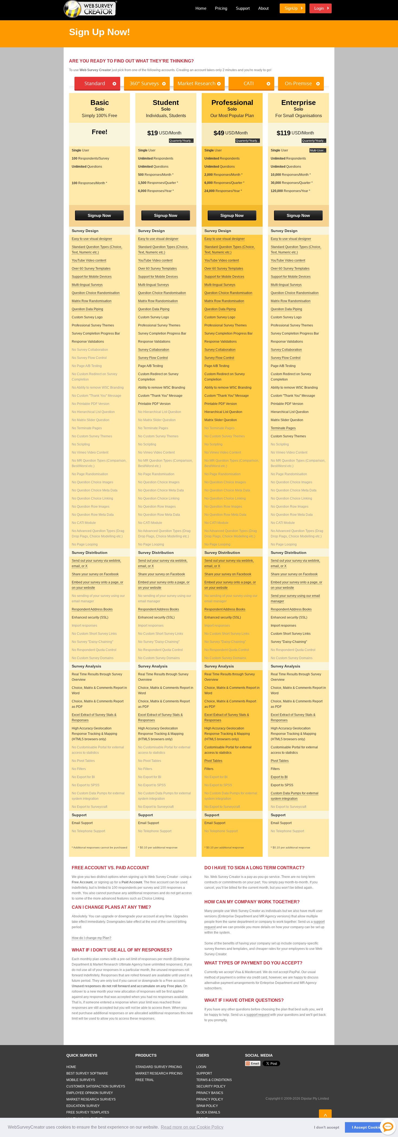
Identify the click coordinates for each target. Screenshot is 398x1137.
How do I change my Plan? (91, 938)
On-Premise (298, 83)
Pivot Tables (213, 761)
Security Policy (211, 1086)
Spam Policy (207, 1106)
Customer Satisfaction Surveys (95, 1086)
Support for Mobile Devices (92, 277)
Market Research (197, 83)
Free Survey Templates (87, 1112)
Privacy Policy (209, 1099)
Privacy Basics (209, 1093)
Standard (94, 83)
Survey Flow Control (153, 358)
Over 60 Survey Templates (91, 268)
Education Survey (83, 1106)
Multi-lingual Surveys (87, 285)
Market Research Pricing (158, 1073)
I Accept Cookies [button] (367, 1127)
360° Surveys (144, 83)
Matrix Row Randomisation (92, 301)
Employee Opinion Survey (89, 1093)
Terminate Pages (283, 428)
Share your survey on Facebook (95, 574)
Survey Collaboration (153, 350)
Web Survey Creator (90, 9)
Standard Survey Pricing (158, 1067)
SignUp (291, 8)
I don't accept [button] (326, 1127)
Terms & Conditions (214, 1080)
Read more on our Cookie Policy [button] (192, 1127)
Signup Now (99, 215)
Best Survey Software (87, 1073)
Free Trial (144, 1080)
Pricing (221, 8)
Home (200, 8)
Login (319, 8)
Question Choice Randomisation (96, 293)
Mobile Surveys (80, 1080)
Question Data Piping (87, 309)
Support (243, 8)
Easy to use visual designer (92, 239)
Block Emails (208, 1112)
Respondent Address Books (92, 609)
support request (257, 1015)
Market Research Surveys (91, 1099)
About (263, 8)
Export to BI (279, 777)
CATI (249, 83)
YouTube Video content (89, 260)
